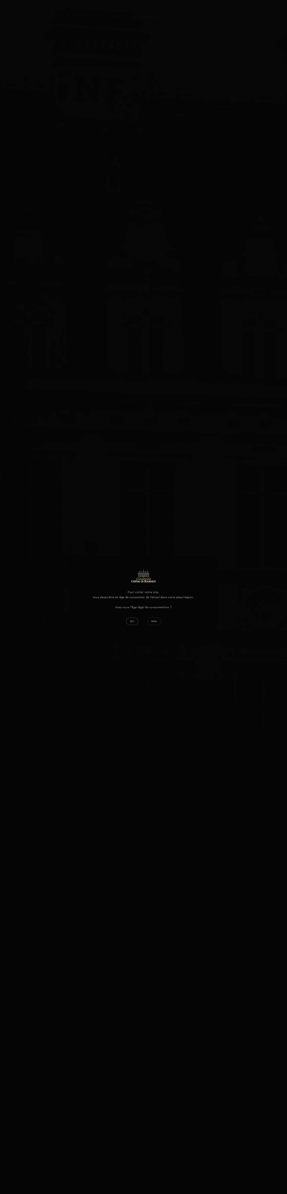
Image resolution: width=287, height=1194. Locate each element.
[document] (143, 597)
